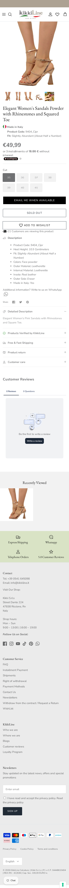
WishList (8, 708)
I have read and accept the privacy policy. (32, 798)
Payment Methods (14, 686)
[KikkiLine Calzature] (30, 14)
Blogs (6, 741)
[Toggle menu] (4, 14)
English (10, 861)
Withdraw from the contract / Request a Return (31, 703)
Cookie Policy (26, 849)
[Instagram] (11, 644)
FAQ (5, 664)
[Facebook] (5, 644)
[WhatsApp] (5, 294)
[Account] (49, 14)
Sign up (12, 811)
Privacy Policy (9, 849)
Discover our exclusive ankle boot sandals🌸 (34, 4)
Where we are (11, 735)
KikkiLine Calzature (20, 870)
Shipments (9, 675)
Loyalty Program (12, 752)
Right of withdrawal (15, 681)
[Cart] (65, 14)
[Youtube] (18, 644)
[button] (34, 200)
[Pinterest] (31, 644)
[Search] (12, 14)
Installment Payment (15, 670)
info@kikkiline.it (20, 583)
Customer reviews (13, 746)
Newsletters (10, 697)
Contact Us (9, 692)
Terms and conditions (48, 849)
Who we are (10, 730)
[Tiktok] (24, 644)
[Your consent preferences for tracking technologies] (62, 884)
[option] (34, 56)
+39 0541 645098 (19, 578)
